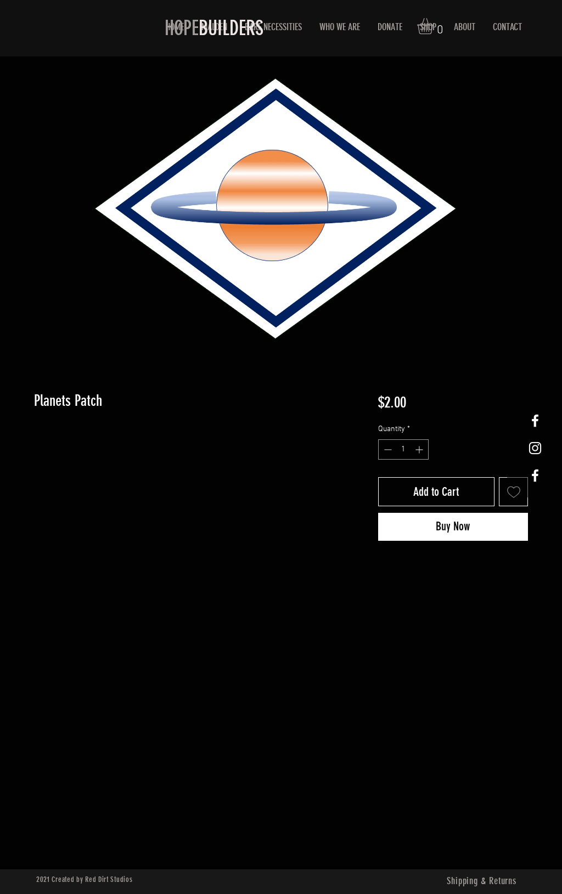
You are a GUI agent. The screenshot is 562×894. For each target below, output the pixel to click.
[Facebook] (535, 420)
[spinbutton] (403, 449)
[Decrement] (387, 449)
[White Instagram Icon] (535, 448)
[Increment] (420, 449)
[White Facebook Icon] (535, 475)
